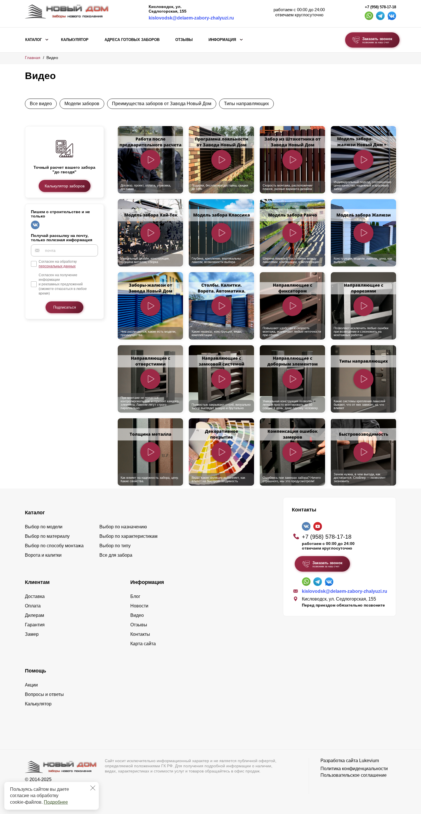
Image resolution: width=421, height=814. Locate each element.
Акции (31, 684)
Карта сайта (143, 643)
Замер (32, 634)
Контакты (140, 634)
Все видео (41, 103)
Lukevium (369, 760)
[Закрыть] (92, 788)
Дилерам (34, 615)
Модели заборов (81, 103)
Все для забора (115, 555)
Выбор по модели (43, 526)
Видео (137, 615)
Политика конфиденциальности (354, 768)
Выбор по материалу (47, 536)
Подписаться (64, 307)
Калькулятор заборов (64, 186)
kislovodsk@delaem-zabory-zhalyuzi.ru (191, 17)
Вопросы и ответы (44, 694)
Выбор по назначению (123, 526)
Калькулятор (74, 40)
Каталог (33, 40)
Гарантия (35, 624)
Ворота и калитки (43, 555)
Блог (135, 596)
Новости (139, 605)
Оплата (33, 605)
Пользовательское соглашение (353, 775)
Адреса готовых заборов (132, 40)
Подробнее (56, 802)
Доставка (35, 596)
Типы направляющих (246, 103)
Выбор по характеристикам (128, 536)
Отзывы (184, 40)
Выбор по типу (115, 545)
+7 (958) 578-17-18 (380, 7)
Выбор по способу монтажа (54, 545)
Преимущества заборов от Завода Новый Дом (161, 103)
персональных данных (57, 266)
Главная (32, 57)
